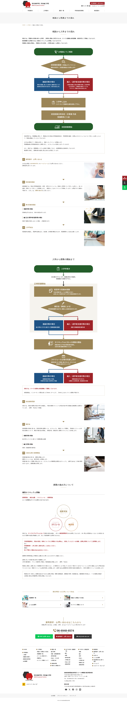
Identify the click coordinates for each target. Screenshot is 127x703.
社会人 (80, 658)
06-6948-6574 (34, 163)
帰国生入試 (81, 662)
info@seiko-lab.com (83, 636)
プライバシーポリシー (62, 695)
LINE (125, 188)
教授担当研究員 (26, 659)
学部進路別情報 (79, 10)
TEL (125, 183)
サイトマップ (73, 695)
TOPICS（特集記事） (85, 649)
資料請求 (125, 178)
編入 (66, 653)
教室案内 (96, 10)
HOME (25, 649)
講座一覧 (61, 10)
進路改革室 (54, 663)
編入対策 (53, 651)
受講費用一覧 (40, 653)
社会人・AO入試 (55, 658)
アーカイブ (96, 663)
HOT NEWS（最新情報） (70, 650)
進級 (66, 655)
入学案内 (45, 10)
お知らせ (95, 6)
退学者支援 (53, 656)
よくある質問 (101, 6)
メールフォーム (44, 163)
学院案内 (30, 10)
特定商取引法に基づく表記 (99, 660)
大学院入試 (53, 660)
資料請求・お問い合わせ (98, 3)
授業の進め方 (38, 190)
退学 (80, 656)
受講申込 (39, 658)
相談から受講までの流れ (42, 651)
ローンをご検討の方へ (42, 656)
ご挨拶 (24, 654)
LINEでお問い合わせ (44, 636)
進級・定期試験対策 (55, 653)
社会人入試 (67, 662)
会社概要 (25, 661)
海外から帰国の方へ (56, 665)
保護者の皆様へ (26, 656)
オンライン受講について (42, 660)
